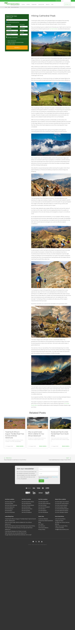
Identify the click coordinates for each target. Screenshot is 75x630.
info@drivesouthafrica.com (62, 529)
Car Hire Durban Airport (61, 507)
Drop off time (22, 28)
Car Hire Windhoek (43, 512)
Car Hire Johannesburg (44, 503)
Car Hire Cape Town (43, 501)
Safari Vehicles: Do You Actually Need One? (16, 533)
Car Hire (23, 4)
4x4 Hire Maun (8, 510)
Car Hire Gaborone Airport (61, 510)
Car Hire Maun (42, 508)
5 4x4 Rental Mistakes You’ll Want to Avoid (15, 531)
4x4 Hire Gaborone (9, 507)
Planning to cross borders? (12, 37)
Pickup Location (9, 17)
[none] (66, 1)
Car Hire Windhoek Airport (61, 508)
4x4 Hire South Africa (27, 508)
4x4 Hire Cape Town (10, 501)
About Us (47, 4)
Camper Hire (34, 4)
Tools (52, 4)
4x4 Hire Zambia (26, 510)
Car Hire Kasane (42, 510)
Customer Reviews (43, 518)
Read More (19, 446)
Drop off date (8, 28)
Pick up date (8, 24)
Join (41, 480)
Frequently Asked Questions (45, 520)
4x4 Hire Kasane (9, 508)
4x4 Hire (28, 4)
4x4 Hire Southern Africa (28, 501)
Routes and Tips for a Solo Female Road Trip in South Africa (20, 526)
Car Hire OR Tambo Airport (62, 503)
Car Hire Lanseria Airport (61, 505)
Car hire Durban (53, 28)
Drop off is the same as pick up (13, 22)
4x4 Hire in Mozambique (28, 505)
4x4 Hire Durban (9, 503)
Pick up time (22, 24)
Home (6, 7)
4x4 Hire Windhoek (10, 512)
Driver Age (22, 32)
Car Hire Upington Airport (61, 512)
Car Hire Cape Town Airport (62, 501)
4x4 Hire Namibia (26, 507)
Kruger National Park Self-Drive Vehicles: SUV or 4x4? (18, 534)
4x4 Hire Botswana (26, 503)
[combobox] (17, 20)
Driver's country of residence (11, 32)
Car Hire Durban (42, 505)
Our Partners (41, 526)
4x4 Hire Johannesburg (11, 505)
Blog (9, 7)
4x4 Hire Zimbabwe (27, 512)
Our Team (41, 524)
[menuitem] (66, 1)
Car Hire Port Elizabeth (44, 507)
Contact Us (67, 4)
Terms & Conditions (44, 478)
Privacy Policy (55, 477)
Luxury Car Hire (41, 4)
